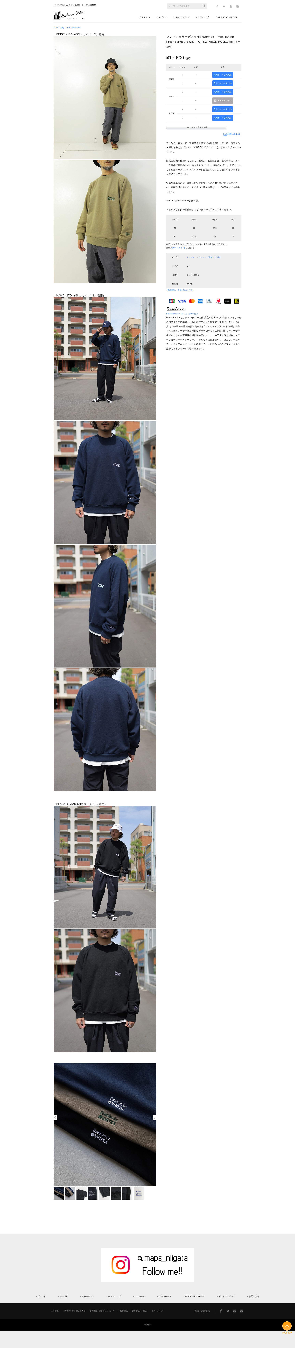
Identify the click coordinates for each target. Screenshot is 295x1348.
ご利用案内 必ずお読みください (180, 290)
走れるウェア (180, 17)
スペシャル (140, 1296)
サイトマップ (157, 1311)
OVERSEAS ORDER (227, 17)
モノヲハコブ (202, 17)
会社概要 (55, 1311)
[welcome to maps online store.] (71, 18)
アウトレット (165, 1296)
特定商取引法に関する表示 (74, 1311)
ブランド (143, 17)
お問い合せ (254, 1296)
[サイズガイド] (178, 248)
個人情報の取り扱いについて (102, 1311)
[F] (62, 27)
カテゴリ (160, 17)
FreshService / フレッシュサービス (182, 314)
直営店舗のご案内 (139, 1311)
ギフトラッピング (227, 1296)
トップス (190, 257)
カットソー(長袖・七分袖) (210, 257)
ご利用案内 (123, 1311)
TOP (56, 27)
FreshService (74, 27)
